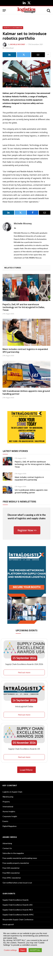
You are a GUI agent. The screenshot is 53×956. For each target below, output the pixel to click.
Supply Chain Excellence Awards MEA (18, 910)
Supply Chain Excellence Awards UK (24, 749)
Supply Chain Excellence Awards (16, 900)
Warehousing (8, 797)
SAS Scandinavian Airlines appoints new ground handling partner (26, 392)
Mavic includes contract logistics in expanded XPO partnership (25, 350)
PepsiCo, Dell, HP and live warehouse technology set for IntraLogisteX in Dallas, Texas (24, 307)
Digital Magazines (10, 826)
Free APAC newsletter (12, 878)
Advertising (7, 843)
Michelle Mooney (17, 44)
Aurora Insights (9, 811)
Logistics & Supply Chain (12, 792)
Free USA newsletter (11, 868)
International (8, 806)
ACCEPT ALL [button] (35, 950)
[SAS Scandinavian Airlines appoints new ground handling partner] (26, 374)
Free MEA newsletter (11, 873)
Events (5, 821)
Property (6, 802)
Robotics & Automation (13, 28)
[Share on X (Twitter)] (23, 54)
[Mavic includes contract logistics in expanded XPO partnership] (26, 332)
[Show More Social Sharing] (48, 54)
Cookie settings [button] (10, 950)
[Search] (48, 10)
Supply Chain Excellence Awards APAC (18, 914)
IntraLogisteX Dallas (24, 706)
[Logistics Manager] (26, 10)
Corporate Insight (10, 816)
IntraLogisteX (8, 924)
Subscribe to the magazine (13, 853)
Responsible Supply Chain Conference (18, 919)
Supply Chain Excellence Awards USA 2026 (24, 664)
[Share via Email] (38, 54)
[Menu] (4, 10)
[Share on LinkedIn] (9, 54)
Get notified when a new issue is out (17, 883)
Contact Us (7, 848)
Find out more (24, 672)
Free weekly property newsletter (16, 863)
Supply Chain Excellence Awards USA (18, 905)
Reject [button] (22, 950)
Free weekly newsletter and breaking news (20, 858)
